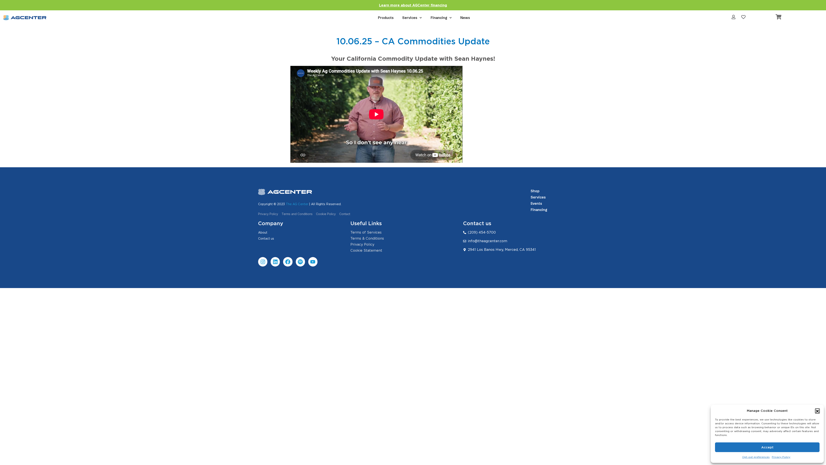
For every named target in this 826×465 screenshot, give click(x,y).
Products (386, 18)
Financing (439, 18)
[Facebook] (287, 261)
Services (409, 18)
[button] (817, 411)
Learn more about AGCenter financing (413, 5)
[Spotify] (300, 261)
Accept (767, 447)
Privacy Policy (781, 457)
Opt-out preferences (756, 457)
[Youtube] (312, 261)
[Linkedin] (275, 261)
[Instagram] (262, 261)
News (465, 18)
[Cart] (779, 17)
